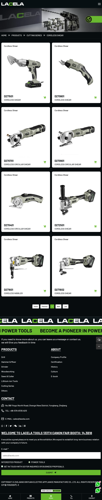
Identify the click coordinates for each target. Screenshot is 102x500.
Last (65, 306)
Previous (45, 306)
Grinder (4, 366)
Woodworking (7, 371)
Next (58, 306)
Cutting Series (34, 35)
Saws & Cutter (7, 376)
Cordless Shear (55, 35)
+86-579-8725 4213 (18, 410)
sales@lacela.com (21, 418)
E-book (54, 376)
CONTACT (7, 398)
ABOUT (56, 349)
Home (4, 35)
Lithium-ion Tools (9, 381)
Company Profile (58, 357)
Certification (56, 362)
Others (4, 390)
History (54, 366)
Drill (3, 357)
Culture (54, 371)
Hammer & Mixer (8, 362)
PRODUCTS (17, 35)
